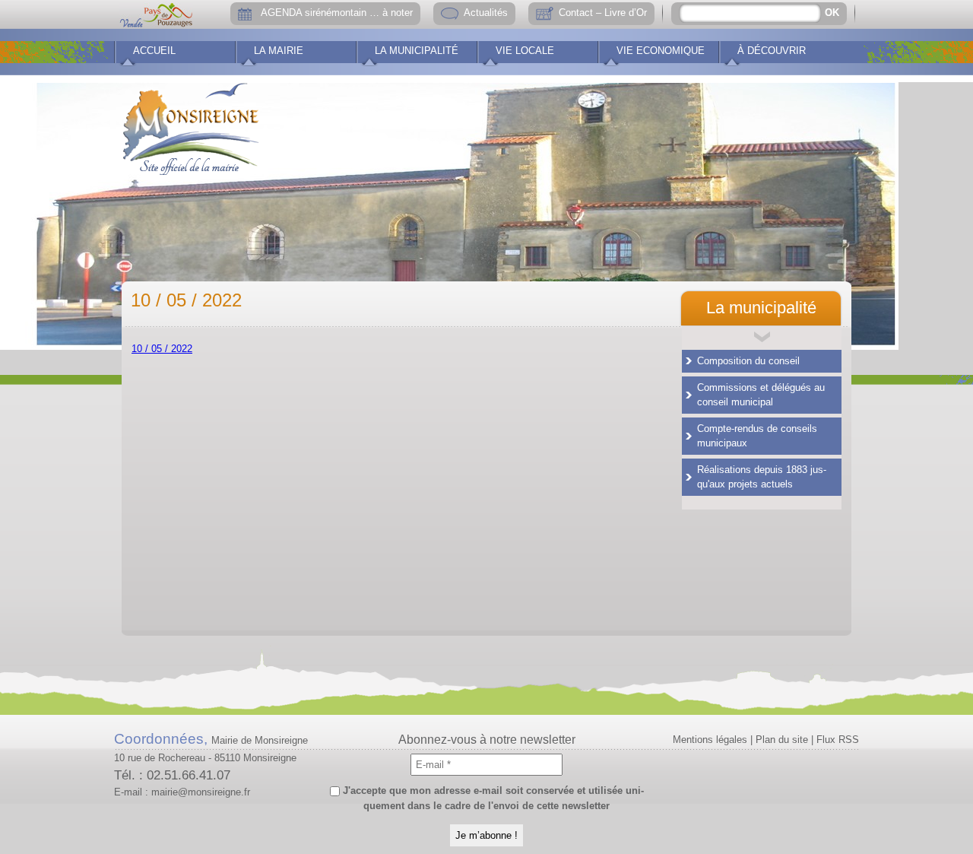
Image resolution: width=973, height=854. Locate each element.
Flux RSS (837, 739)
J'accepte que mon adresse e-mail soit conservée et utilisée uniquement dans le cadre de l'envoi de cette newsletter (492, 798)
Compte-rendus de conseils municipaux (757, 436)
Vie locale (525, 50)
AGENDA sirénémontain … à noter (337, 12)
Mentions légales (710, 739)
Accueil (154, 50)
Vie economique (660, 50)
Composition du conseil (748, 361)
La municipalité (416, 50)
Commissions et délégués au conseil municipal (761, 395)
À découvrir (771, 50)
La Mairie (278, 50)
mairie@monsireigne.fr (200, 792)
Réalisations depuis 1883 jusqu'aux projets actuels (761, 477)
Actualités (486, 12)
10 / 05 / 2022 (162, 348)
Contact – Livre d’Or (603, 12)
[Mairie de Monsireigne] (191, 125)
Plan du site (782, 739)
